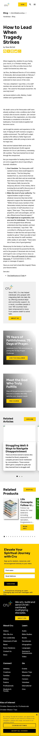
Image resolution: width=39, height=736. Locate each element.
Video (24, 657)
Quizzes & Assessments (27, 652)
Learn (24, 625)
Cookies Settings (19, 725)
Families (6, 675)
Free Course (14, 401)
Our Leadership (9, 638)
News (5, 644)
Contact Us (7, 651)
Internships (26, 675)
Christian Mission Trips (8, 710)
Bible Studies (27, 634)
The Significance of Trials (16, 276)
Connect (7, 663)
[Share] (19, 51)
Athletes (6, 669)
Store (5, 655)
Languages (26, 648)
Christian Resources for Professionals (14, 706)
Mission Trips (27, 672)
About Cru (22, 618)
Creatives (6, 672)
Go (23, 663)
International (26, 686)
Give (22, 4)
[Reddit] (16, 51)
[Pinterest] (12, 51)
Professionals (8, 686)
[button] (17, 476)
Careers (25, 679)
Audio (24, 631)
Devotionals (26, 641)
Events (24, 669)
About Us (15, 318)
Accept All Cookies (20, 731)
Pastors (6, 682)
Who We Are (8, 634)
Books (24, 638)
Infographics (26, 644)
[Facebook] (4, 51)
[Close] (37, 715)
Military (6, 679)
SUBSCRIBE (11, 584)
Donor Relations (9, 648)
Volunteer (25, 682)
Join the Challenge (17, 358)
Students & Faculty (7, 690)
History (5, 631)
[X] (8, 51)
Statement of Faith (10, 641)
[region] (19, 724)
